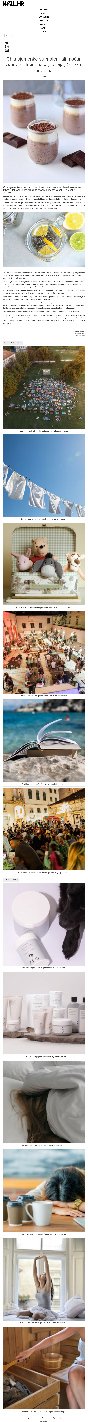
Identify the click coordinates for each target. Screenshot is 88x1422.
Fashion (44, 10)
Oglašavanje (57, 1418)
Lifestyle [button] (43, 21)
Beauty (44, 13)
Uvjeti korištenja (43, 1418)
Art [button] (43, 28)
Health (44, 76)
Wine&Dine (44, 17)
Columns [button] (43, 32)
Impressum (30, 1418)
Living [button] (43, 24)
